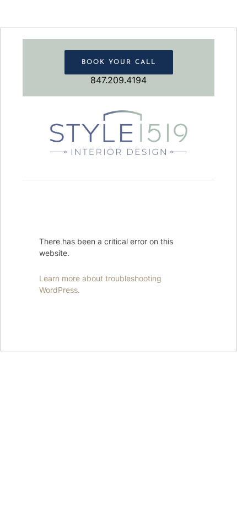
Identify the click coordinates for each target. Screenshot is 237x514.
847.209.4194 (118, 79)
